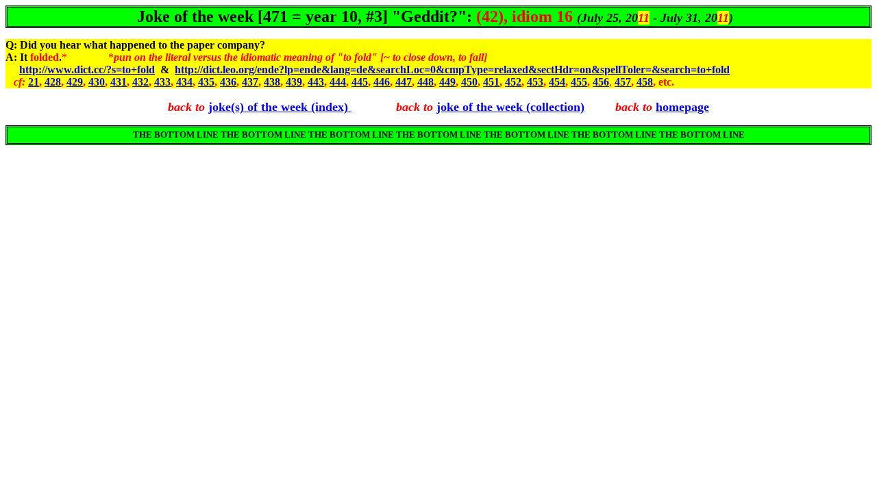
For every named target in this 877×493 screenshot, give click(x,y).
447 (403, 82)
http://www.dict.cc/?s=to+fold (87, 69)
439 (294, 82)
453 (535, 82)
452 (513, 82)
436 (228, 82)
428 (53, 82)
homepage (682, 107)
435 (206, 82)
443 (316, 82)
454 (557, 82)
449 (447, 82)
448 (425, 82)
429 (74, 82)
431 (118, 82)
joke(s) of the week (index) (279, 107)
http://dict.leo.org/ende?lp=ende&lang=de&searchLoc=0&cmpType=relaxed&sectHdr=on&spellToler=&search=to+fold (452, 69)
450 (469, 82)
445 (359, 82)
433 (162, 82)
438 (272, 82)
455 (579, 82)
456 (601, 82)
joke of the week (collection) (510, 107)
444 (338, 82)
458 (645, 82)
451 (491, 82)
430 (96, 82)
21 (33, 82)
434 (184, 82)
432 (140, 82)
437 (250, 82)
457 (623, 82)
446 (381, 82)
